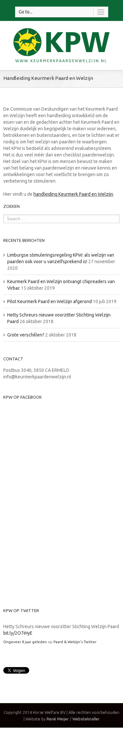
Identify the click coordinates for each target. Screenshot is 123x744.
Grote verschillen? (25, 334)
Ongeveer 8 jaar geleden (25, 642)
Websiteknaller (86, 719)
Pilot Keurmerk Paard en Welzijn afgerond (49, 301)
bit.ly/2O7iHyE (17, 633)
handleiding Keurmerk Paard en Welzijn (73, 194)
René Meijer (58, 719)
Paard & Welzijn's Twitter (74, 642)
